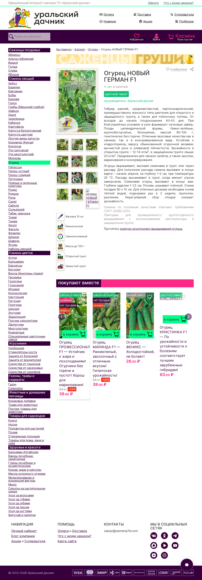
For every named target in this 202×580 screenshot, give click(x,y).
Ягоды (12, 244)
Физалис (14, 233)
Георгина (15, 281)
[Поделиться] (192, 69)
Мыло (12, 484)
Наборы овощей (20, 248)
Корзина (185, 37)
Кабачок (14, 122)
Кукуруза (14, 146)
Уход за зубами (19, 503)
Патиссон (15, 167)
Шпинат (13, 237)
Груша (12, 66)
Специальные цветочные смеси (26, 338)
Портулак (15, 304)
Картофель (16, 126)
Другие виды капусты (23, 138)
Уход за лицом (18, 507)
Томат (12, 217)
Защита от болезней (23, 356)
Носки (12, 424)
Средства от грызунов (24, 363)
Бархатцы (15, 265)
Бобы (12, 95)
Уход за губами (19, 499)
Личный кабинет (24, 531)
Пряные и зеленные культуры (22, 184)
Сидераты (15, 388)
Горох (12, 103)
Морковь (14, 158)
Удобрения (16, 348)
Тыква (12, 221)
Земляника (16, 118)
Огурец (13, 162)
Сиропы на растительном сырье (26, 490)
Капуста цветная (20, 134)
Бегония (14, 269)
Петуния (14, 300)
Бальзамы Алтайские (23, 452)
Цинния (13, 308)
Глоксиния (16, 285)
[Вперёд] (188, 316)
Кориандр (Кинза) (21, 142)
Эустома (14, 312)
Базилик (14, 87)
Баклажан (15, 91)
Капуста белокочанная (24, 130)
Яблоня (13, 74)
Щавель (14, 240)
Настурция (16, 297)
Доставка (144, 14)
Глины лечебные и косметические (22, 464)
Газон (12, 384)
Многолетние (18, 328)
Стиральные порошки (24, 436)
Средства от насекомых (25, 367)
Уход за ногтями (20, 511)
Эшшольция (16, 316)
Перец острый (18, 171)
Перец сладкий (19, 175)
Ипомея (14, 289)
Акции (147, 21)
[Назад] (61, 316)
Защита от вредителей (24, 359)
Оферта (153, 3)
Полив (12, 432)
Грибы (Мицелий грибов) (26, 106)
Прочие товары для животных (22, 410)
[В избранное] (82, 297)
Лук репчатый (18, 150)
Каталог (80, 49)
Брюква (13, 99)
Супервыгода (184, 14)
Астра (12, 257)
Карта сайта (67, 541)
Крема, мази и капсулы (24, 469)
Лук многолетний (21, 154)
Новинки (108, 21)
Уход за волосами (21, 495)
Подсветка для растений (26, 428)
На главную (64, 49)
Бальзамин (16, 261)
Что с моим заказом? (178, 3)
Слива (12, 70)
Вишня (13, 62)
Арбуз (12, 83)
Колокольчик (17, 293)
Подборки (186, 21)
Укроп (12, 225)
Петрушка (15, 178)
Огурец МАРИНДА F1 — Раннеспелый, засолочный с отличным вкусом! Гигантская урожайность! (106, 358)
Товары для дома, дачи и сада (26, 442)
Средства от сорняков (24, 371)
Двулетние (16, 324)
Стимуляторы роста (22, 352)
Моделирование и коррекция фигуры (21, 479)
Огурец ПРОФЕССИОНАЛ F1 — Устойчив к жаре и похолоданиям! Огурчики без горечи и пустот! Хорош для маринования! (73, 363)
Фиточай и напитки (22, 515)
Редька (13, 193)
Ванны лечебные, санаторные (21, 457)
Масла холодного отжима (26, 473)
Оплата (109, 14)
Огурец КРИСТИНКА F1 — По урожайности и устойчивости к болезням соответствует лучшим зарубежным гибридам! (173, 348)
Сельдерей (16, 209)
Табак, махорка (19, 213)
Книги (12, 420)
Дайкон (13, 110)
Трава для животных (23, 404)
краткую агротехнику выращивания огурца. (151, 229)
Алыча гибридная (21, 58)
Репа (11, 197)
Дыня (12, 114)
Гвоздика (14, 277)
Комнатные (16, 332)
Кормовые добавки (22, 400)
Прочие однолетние (23, 320)
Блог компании (23, 536)
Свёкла (13, 205)
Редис (12, 189)
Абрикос (14, 54)
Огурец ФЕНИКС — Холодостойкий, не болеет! (140, 349)
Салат (12, 201)
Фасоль (13, 229)
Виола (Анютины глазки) (25, 273)
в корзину (71, 334)
